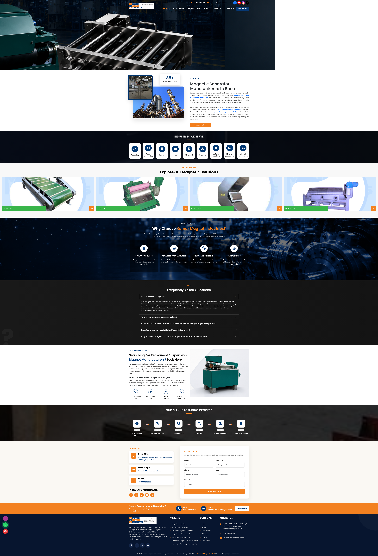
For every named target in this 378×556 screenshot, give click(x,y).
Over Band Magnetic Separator (229, 110)
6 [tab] (195, 274)
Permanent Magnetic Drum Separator (185, 541)
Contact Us (206, 541)
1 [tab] (184, 212)
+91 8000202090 (144, 482)
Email (218, 470)
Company (219, 460)
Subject (187, 480)
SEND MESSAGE (214, 491)
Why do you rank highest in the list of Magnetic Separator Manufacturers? (174, 336)
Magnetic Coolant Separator (181, 534)
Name (186, 460)
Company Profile (177, 9)
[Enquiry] (5, 531)
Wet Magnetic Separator (180, 527)
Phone (186, 470)
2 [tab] (187, 212)
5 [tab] (196, 212)
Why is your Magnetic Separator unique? (159, 317)
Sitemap (206, 9)
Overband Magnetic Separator (182, 531)
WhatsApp (9, 208)
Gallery (204, 537)
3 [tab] (190, 212)
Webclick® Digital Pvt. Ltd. (206, 554)
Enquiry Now (242, 9)
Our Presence (206, 531)
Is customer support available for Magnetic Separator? (165, 330)
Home (204, 524)
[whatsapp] (5, 524)
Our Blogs (217, 9)
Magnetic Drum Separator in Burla (224, 112)
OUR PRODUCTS (193, 9)
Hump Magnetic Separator (181, 537)
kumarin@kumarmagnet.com (220, 3)
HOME (165, 9)
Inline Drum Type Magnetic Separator (184, 544)
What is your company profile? (153, 296)
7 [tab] (198, 274)
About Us (205, 527)
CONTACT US (229, 9)
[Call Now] (5, 518)
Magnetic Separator (178, 524)
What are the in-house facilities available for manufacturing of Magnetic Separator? (178, 323)
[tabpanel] (48, 194)
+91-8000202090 (199, 3)
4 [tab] (193, 212)
